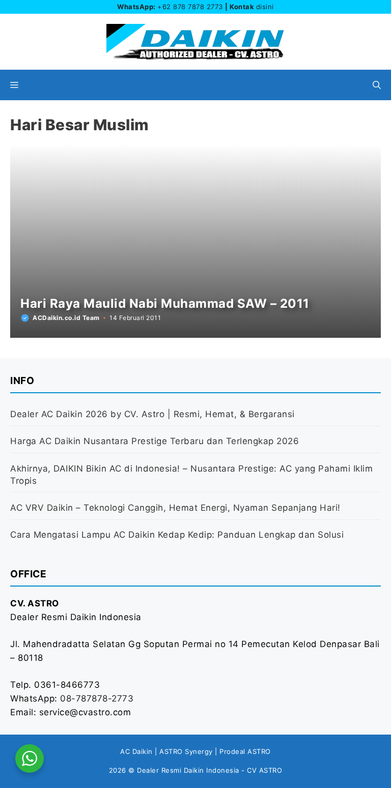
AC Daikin (136, 751)
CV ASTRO (264, 770)
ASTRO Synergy (186, 751)
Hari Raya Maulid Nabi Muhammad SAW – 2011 (165, 303)
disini (265, 7)
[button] (376, 85)
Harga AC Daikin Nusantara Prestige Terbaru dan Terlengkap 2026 (154, 441)
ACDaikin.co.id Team (66, 318)
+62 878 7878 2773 (190, 7)
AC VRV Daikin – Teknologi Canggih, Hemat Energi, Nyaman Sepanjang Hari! (175, 508)
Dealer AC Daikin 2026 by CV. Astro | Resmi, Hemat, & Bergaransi (152, 414)
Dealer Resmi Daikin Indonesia (188, 770)
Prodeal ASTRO (245, 751)
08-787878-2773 (96, 698)
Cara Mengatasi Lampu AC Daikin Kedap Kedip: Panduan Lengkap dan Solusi (177, 535)
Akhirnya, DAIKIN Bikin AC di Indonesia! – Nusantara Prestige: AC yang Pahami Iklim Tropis (191, 474)
